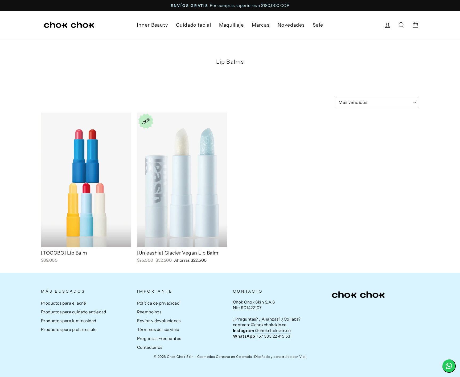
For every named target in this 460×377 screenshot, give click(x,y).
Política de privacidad (158, 303)
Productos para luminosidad (68, 320)
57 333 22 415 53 (273, 336)
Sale (318, 25)
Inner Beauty (152, 25)
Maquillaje (231, 25)
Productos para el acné (63, 303)
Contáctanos (149, 347)
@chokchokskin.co (273, 330)
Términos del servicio (158, 329)
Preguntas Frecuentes (159, 338)
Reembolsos (149, 311)
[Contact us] (449, 366)
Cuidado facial (193, 25)
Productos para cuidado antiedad (73, 311)
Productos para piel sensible (69, 329)
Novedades (291, 25)
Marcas (261, 25)
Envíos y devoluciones (159, 320)
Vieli (302, 357)
